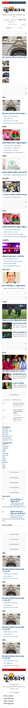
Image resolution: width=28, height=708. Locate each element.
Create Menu (6, 670)
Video (12, 20)
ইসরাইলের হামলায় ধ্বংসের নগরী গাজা (11, 116)
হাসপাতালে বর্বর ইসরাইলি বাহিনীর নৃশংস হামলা (12, 266)
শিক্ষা (3, 464)
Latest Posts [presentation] (6, 400)
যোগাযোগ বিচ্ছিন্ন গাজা (8, 118)
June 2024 (5, 432)
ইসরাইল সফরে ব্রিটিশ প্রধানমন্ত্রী (10, 263)
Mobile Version (22, 19)
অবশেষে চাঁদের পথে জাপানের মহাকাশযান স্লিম (12, 197)
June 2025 (5, 429)
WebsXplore (16, 692)
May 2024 (5, 434)
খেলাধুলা (4, 302)
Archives (11, 22)
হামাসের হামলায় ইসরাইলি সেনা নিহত (10, 259)
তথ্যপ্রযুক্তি (5, 178)
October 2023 (6, 438)
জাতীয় (3, 97)
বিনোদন (4, 353)
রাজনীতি (4, 127)
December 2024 (7, 431)
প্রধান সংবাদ (5, 455)
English (23, 24)
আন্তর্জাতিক (5, 240)
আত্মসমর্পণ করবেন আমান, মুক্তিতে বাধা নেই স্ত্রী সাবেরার (14, 288)
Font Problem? (12, 24)
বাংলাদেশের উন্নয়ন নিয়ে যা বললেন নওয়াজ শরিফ (13, 261)
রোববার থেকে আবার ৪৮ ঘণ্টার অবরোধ (11, 121)
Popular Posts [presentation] (17, 400)
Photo (6, 20)
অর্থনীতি (4, 156)
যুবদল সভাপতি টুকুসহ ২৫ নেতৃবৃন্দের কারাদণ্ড (12, 148)
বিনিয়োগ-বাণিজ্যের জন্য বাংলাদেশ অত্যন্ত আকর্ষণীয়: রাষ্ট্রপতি (15, 236)
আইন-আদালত (6, 269)
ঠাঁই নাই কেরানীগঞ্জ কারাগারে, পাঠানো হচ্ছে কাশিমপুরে (13, 234)
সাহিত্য (4, 468)
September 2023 (7, 440)
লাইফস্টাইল (5, 462)
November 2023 (7, 436)
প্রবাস (3, 457)
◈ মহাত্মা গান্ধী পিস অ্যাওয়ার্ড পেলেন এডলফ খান (13, 3)
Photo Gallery (7, 525)
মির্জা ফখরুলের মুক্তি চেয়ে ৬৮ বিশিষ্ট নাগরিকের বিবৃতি (13, 123)
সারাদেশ (4, 211)
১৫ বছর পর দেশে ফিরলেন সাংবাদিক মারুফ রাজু (12, 145)
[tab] (6, 399)
